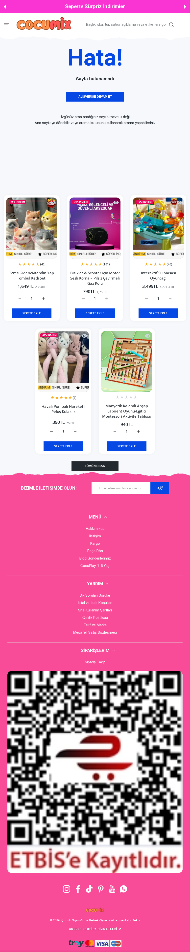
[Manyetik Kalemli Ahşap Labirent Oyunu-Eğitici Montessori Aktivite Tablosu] (126, 361)
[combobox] (132, 24)
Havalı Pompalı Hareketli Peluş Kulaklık (63, 409)
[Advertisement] (95, 160)
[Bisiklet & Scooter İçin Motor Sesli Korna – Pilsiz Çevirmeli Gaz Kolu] (95, 228)
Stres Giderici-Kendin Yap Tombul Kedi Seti (32, 275)
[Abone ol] (159, 488)
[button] (5, 7)
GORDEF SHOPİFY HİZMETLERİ (95, 929)
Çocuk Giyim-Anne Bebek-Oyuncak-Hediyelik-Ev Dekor (101, 920)
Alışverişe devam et (95, 96)
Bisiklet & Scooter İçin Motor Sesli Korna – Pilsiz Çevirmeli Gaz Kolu (95, 278)
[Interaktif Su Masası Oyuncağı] (158, 228)
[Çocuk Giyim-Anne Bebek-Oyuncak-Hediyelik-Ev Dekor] (44, 24)
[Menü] (6, 24)
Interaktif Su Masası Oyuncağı (158, 275)
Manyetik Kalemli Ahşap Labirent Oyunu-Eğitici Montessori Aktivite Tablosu (126, 411)
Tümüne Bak (95, 466)
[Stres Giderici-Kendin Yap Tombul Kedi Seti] (31, 228)
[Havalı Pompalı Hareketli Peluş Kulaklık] (63, 361)
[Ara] (171, 25)
